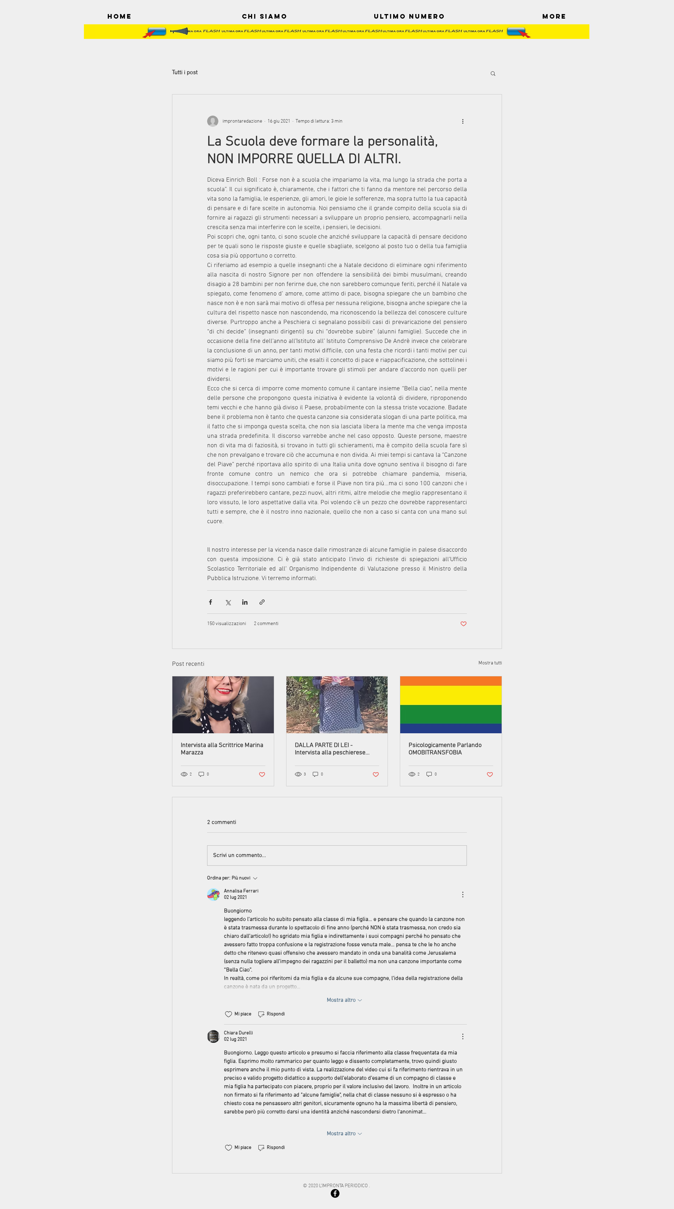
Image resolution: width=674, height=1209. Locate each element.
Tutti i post (185, 72)
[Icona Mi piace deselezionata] (228, 1014)
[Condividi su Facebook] (210, 602)
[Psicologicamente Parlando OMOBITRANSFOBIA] (451, 704)
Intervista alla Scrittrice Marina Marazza (222, 749)
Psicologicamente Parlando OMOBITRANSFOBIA (445, 749)
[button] (493, 73)
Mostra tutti (490, 663)
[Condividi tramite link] (262, 602)
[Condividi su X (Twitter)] (227, 602)
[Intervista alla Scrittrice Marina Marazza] (223, 704)
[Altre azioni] (462, 121)
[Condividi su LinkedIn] (245, 602)
